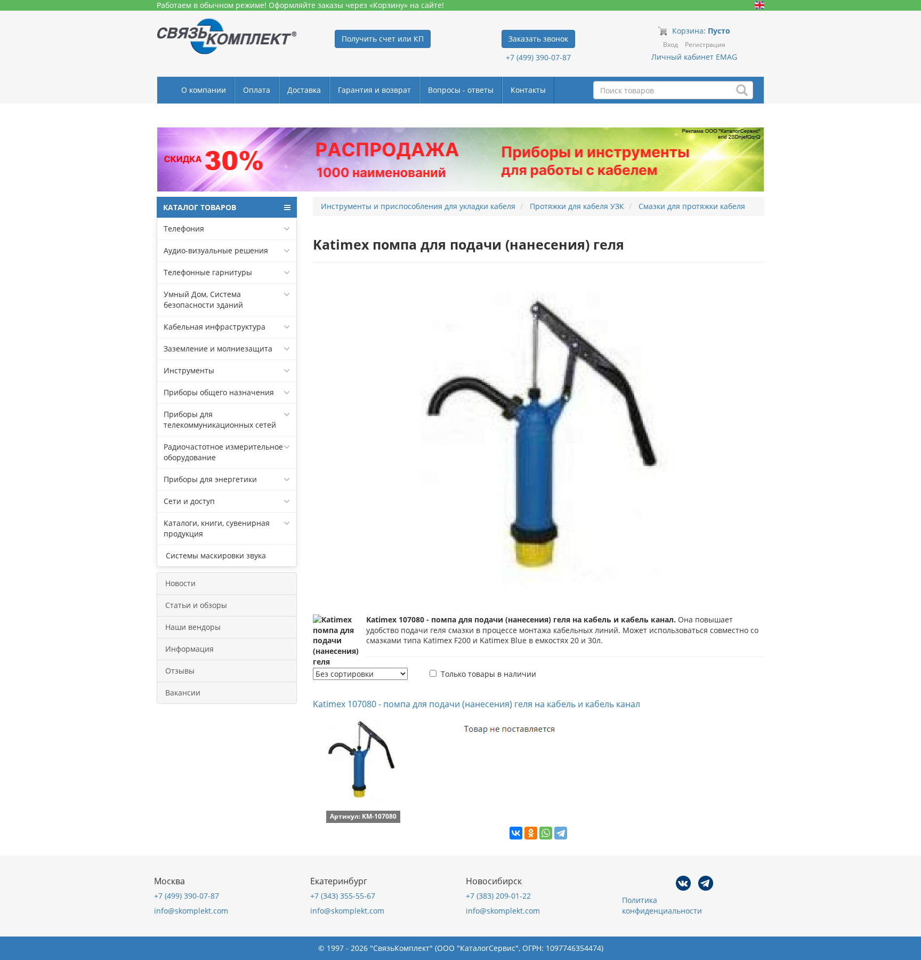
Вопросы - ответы (461, 90)
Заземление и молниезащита (218, 348)
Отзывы (180, 671)
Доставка (304, 90)
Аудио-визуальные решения (216, 250)
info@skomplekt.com (191, 911)
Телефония (184, 228)
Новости (180, 583)
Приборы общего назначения (219, 392)
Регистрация (705, 44)
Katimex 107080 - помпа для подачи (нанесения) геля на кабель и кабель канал (476, 704)
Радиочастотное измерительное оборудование (223, 452)
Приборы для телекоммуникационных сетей (220, 419)
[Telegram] (560, 833)
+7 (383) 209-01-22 (498, 896)
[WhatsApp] (545, 833)
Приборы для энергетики (210, 479)
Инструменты (189, 370)
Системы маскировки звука (215, 555)
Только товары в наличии (488, 674)
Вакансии (182, 692)
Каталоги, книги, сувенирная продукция (217, 528)
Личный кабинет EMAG (694, 57)
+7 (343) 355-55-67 (342, 896)
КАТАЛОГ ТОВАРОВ (199, 207)
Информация (189, 649)
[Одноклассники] (530, 833)
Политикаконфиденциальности (662, 905)
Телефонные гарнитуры (208, 272)
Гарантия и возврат (374, 90)
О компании (203, 90)
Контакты (528, 90)
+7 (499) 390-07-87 (538, 57)
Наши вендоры (193, 627)
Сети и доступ (189, 501)
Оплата (256, 90)
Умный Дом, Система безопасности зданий (203, 299)
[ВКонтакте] (516, 833)
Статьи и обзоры (196, 605)
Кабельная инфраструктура (214, 327)
